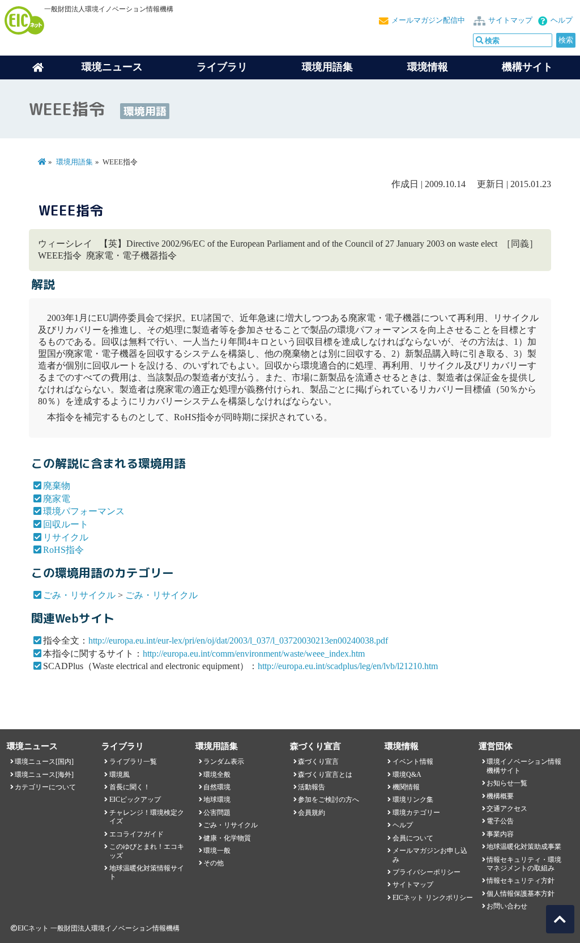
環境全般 (217, 775)
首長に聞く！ (129, 787)
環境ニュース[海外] (44, 775)
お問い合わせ (507, 906)
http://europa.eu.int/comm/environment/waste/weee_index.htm (254, 653)
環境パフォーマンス (84, 511)
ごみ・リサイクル (79, 595)
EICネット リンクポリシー (433, 898)
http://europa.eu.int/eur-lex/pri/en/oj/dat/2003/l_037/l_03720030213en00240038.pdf (238, 640)
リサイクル (65, 537)
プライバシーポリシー (426, 872)
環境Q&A (407, 775)
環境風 (119, 775)
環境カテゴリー (416, 813)
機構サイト (527, 67)
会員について (413, 838)
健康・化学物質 (227, 838)
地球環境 (217, 800)
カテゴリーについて (45, 787)
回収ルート (65, 524)
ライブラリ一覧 (133, 762)
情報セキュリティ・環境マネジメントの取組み (524, 864)
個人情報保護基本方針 (521, 894)
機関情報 (406, 787)
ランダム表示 (223, 762)
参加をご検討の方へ (328, 800)
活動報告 (311, 787)
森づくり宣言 (318, 762)
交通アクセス (507, 809)
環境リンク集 (413, 800)
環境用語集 (327, 67)
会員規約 (311, 813)
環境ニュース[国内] (44, 762)
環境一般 (217, 851)
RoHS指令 (63, 550)
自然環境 (217, 787)
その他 (213, 863)
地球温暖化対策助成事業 (524, 847)
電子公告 (500, 821)
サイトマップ (510, 20)
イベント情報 (413, 762)
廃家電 (56, 499)
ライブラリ (222, 67)
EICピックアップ (135, 800)
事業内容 (500, 834)
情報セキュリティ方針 (521, 881)
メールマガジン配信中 (428, 20)
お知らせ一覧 (507, 783)
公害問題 (217, 813)
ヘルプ (562, 20)
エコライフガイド (136, 834)
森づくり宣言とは (325, 775)
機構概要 (500, 796)
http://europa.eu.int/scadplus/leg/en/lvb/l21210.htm (348, 666)
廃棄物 (56, 485)
